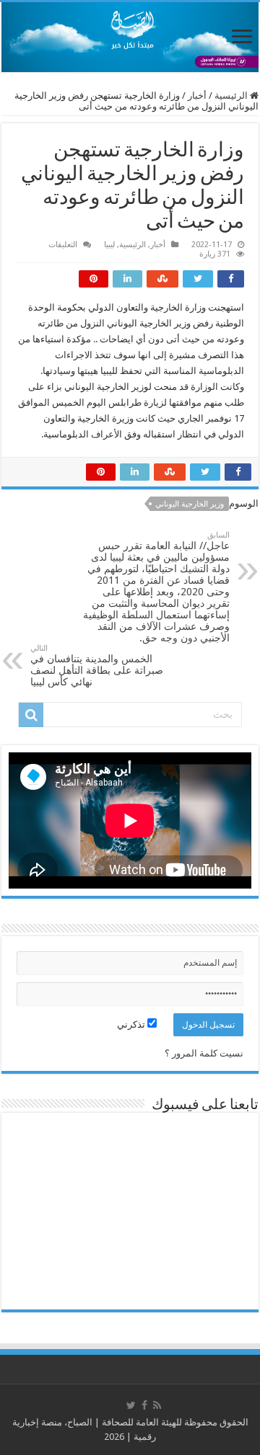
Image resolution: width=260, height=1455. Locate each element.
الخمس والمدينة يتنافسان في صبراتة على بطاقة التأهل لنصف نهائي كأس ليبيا (96, 666)
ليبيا (109, 244)
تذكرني (132, 1024)
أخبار (197, 95)
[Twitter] (131, 1405)
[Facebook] (144, 1405)
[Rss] (157, 1405)
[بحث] (31, 715)
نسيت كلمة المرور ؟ (204, 1053)
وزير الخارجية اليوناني (189, 504)
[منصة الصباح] (130, 37)
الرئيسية (232, 95)
